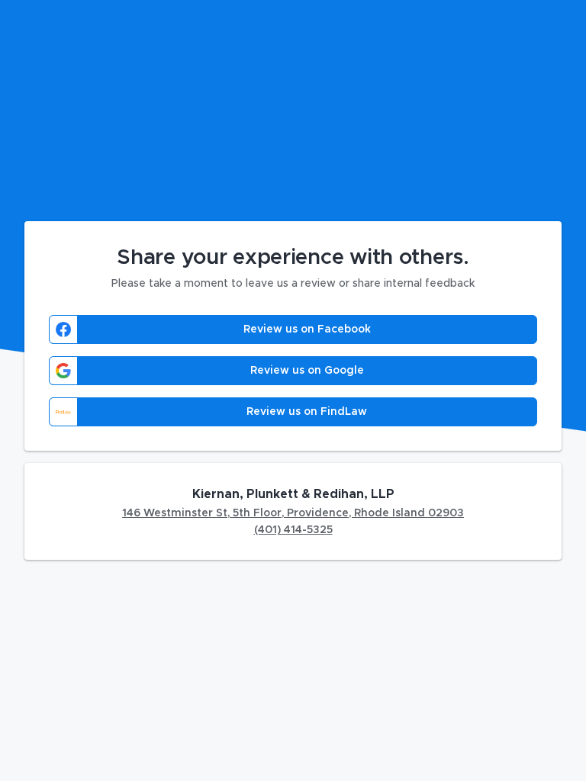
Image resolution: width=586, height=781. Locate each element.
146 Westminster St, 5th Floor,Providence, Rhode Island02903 (293, 513)
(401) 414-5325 (293, 530)
